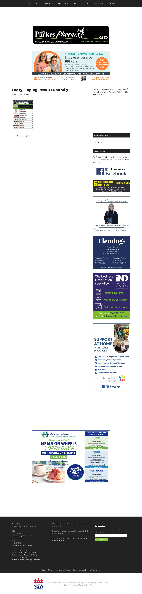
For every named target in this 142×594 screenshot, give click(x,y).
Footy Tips (23, 136)
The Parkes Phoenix (100, 157)
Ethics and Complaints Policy (27, 555)
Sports (29, 136)
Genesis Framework (79, 570)
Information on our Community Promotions (26, 560)
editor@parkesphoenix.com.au (22, 536)
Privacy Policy (22, 550)
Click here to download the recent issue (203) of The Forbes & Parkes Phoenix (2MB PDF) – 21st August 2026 (110, 92)
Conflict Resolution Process (27, 553)
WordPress (91, 570)
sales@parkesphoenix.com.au (22, 545)
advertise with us (22, 557)
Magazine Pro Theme (63, 570)
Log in (98, 570)
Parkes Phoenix (71, 35)
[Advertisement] (71, 15)
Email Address (100, 532)
